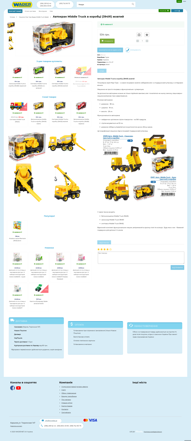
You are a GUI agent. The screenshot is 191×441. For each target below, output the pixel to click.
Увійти (176, 10)
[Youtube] (19, 390)
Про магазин (66, 400)
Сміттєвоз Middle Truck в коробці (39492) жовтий (60, 85)
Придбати (108, 41)
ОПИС (101, 71)
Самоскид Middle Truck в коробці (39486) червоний (17, 85)
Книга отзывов (66, 406)
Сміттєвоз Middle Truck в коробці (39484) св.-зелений (39, 86)
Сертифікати (66, 412)
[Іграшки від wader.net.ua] (22, 9)
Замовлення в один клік (110, 50)
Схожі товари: (49, 97)
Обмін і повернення (68, 393)
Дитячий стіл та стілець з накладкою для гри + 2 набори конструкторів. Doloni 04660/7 (17, 305)
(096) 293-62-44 (45, 3)
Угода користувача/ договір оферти (74, 387)
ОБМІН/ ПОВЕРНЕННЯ (146, 326)
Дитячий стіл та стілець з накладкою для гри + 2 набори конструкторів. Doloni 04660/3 (81, 273)
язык (184, 1)
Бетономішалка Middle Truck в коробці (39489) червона (81, 121)
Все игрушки (43, 11)
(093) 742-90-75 (64, 3)
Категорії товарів (15, 11)
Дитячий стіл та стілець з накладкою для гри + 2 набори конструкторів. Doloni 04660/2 (38, 273)
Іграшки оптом (66, 403)
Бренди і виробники (69, 396)
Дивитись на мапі (16, 426)
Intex (51, 11)
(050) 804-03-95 (45, 6)
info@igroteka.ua (51, 421)
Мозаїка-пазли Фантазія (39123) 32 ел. (17, 239)
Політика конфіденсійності (153, 432)
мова (179, 1)
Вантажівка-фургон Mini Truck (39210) (81, 85)
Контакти (64, 409)
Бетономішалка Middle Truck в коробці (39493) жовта (38, 121)
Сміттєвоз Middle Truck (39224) (17, 120)
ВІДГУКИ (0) (104, 243)
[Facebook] (13, 390)
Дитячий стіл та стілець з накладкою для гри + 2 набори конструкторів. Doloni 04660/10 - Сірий (17, 273)
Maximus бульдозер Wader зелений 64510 (39, 302)
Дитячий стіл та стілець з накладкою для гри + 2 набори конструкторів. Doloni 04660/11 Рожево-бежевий (60, 274)
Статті (63, 390)
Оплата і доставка (30, 11)
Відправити (177, 267)
